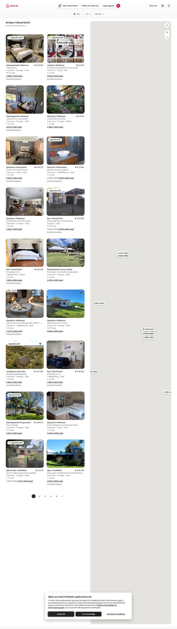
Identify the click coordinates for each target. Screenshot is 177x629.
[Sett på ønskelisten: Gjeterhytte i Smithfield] (40, 443)
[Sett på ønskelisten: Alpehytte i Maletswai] (81, 88)
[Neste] (62, 496)
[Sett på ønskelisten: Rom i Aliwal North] (81, 190)
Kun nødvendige (88, 614)
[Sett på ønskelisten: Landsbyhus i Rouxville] (40, 344)
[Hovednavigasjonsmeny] (168, 5)
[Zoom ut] (166, 37)
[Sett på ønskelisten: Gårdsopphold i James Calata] (81, 242)
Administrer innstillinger (116, 614)
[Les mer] (25, 25)
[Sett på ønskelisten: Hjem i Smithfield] (81, 443)
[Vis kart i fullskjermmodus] (166, 25)
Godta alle (61, 614)
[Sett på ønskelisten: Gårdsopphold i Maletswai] (40, 37)
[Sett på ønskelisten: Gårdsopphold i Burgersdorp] (40, 395)
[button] (14, 76)
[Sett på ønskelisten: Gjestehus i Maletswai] (40, 190)
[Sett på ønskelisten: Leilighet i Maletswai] (81, 37)
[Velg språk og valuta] (162, 5)
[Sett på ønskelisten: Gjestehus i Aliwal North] (40, 139)
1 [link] (33, 496)
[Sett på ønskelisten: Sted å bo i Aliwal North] (81, 139)
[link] (28, 496)
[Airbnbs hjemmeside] (12, 6)
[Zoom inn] (166, 32)
